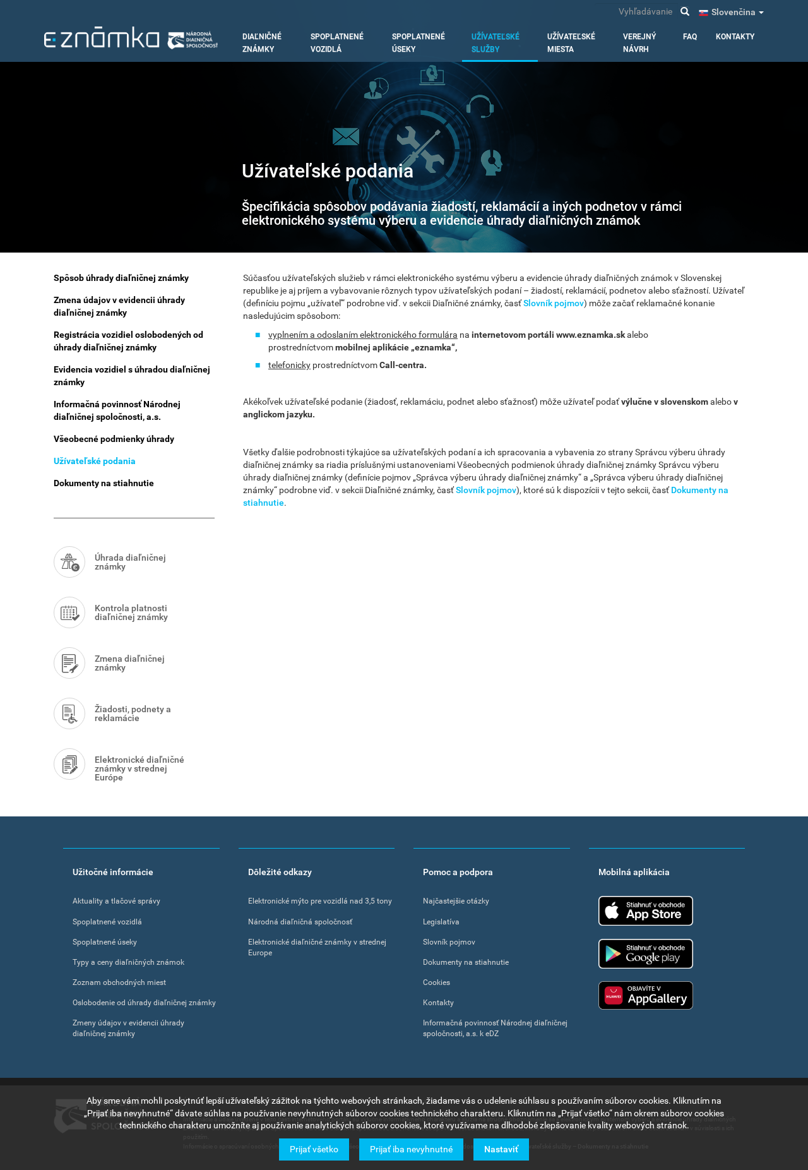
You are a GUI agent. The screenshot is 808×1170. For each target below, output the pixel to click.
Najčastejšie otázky (456, 901)
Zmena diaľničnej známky (130, 663)
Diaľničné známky (262, 43)
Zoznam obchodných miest (119, 982)
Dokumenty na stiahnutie (104, 483)
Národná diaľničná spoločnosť (300, 921)
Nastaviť (501, 1149)
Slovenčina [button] (734, 12)
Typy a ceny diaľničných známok (128, 962)
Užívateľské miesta (571, 43)
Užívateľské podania (95, 461)
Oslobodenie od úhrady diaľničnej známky (144, 1002)
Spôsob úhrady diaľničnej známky (121, 278)
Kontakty (735, 36)
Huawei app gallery (645, 995)
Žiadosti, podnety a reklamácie (133, 713)
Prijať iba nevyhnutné (411, 1149)
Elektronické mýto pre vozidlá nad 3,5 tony (320, 901)
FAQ (690, 36)
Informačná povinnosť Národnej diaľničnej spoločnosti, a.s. (117, 410)
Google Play (645, 954)
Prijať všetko (314, 1149)
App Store (645, 911)
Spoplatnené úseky (418, 43)
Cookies (436, 982)
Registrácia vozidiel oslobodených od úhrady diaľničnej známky (128, 341)
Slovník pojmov (553, 303)
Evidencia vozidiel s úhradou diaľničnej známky (132, 375)
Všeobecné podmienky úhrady (114, 439)
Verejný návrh (639, 43)
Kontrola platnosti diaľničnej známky (131, 612)
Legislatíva (441, 921)
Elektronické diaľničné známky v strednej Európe (139, 768)
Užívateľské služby (496, 43)
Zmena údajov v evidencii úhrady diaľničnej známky (119, 306)
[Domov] (131, 38)
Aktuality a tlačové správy (116, 901)
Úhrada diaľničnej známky (130, 561)
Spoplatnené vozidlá (337, 43)
